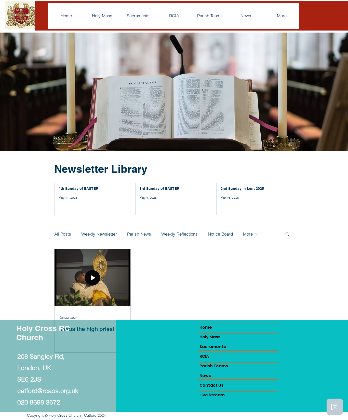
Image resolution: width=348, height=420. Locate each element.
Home (205, 327)
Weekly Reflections (179, 234)
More (248, 234)
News (205, 376)
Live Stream (212, 395)
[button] (287, 234)
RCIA (204, 356)
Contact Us (211, 385)
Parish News (139, 234)
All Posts (62, 234)
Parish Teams (213, 366)
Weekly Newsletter (99, 234)
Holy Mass (209, 337)
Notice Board (220, 234)
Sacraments (212, 347)
